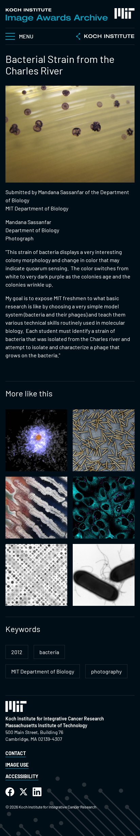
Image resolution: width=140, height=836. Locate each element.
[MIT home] (125, 13)
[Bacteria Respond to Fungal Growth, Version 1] (36, 508)
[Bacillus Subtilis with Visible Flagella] (104, 575)
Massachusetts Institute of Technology (46, 725)
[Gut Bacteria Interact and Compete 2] (36, 575)
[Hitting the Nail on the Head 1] (104, 440)
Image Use (17, 765)
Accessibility (21, 776)
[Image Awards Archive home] (56, 15)
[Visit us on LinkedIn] (37, 792)
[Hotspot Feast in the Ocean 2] (36, 440)
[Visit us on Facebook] (9, 792)
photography (106, 671)
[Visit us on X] (23, 792)
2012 (16, 652)
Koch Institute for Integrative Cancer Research (54, 718)
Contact (15, 753)
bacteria (49, 652)
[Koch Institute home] (105, 37)
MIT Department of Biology (42, 671)
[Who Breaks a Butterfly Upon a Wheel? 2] (104, 508)
